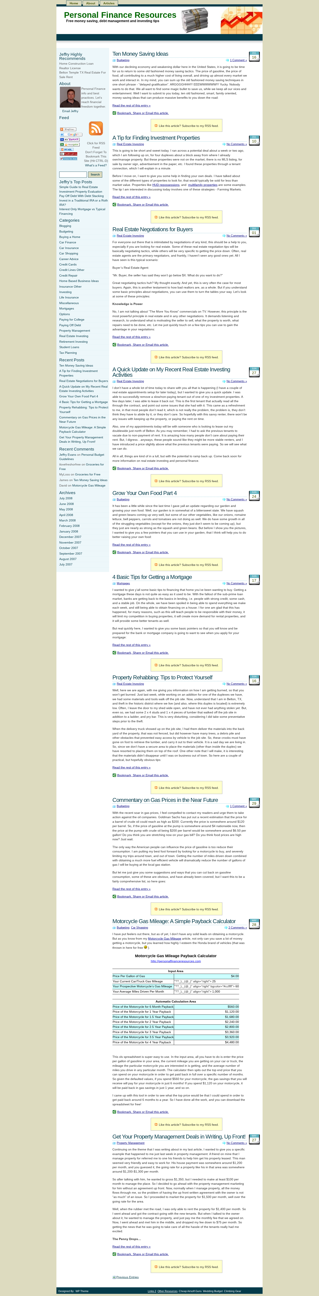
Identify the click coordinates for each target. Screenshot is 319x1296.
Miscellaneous (69, 303)
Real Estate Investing (130, 144)
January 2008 (68, 531)
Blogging (65, 226)
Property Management (131, 1143)
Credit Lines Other (71, 270)
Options (64, 314)
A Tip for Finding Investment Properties (156, 138)
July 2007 (65, 564)
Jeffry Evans (67, 454)
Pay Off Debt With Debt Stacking (81, 196)
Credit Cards (68, 264)
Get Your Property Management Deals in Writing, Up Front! (178, 1137)
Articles (109, 3)
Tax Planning (68, 352)
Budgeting (123, 60)
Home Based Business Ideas (79, 281)
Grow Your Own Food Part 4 (144, 493)
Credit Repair (68, 275)
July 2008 (65, 498)
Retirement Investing (73, 341)
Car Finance (67, 242)
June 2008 (66, 504)
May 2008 (66, 509)
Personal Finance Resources (120, 15)
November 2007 (70, 542)
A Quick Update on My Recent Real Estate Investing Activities (171, 372)
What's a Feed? (96, 165)
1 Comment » (238, 60)
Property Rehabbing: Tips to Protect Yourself (162, 677)
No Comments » (237, 144)
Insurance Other (70, 286)
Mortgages (123, 583)
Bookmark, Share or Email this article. (143, 113)
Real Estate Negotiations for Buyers (152, 229)
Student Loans (69, 347)
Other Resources (168, 1291)
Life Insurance (69, 297)
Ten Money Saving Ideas (140, 54)
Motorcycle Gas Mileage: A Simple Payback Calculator (174, 921)
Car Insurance (69, 248)
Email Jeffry (70, 111)
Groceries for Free (87, 474)
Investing (65, 292)
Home (74, 3)
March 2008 (67, 520)
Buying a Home (69, 237)
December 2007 (70, 537)
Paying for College (71, 319)
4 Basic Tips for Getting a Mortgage (152, 577)
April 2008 (66, 515)
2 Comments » (238, 927)
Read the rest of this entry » (131, 105)
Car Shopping (139, 927)
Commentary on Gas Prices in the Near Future (165, 800)
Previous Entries (127, 1277)
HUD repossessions (165, 185)
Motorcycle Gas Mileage (164, 938)
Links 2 (152, 1291)
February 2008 (69, 526)
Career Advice (69, 259)
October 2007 (68, 548)
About (90, 3)
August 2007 (68, 559)
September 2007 (70, 553)
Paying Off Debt (70, 325)
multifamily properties (202, 185)
